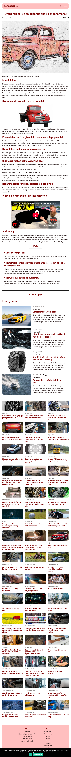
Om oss (48, 736)
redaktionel (65, 18)
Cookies (48, 741)
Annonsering (48, 731)
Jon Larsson (17, 18)
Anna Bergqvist (44, 375)
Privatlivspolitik (38, 754)
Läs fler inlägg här (35, 294)
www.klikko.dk (28, 741)
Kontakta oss (48, 745)
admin (44, 306)
